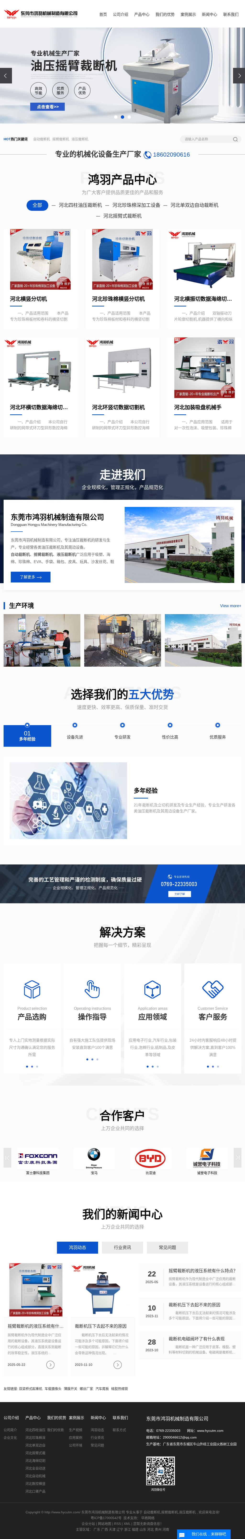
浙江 (127, 1529)
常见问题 (97, 1445)
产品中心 (142, 14)
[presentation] (6, 75)
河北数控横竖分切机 (35, 1484)
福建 (135, 1529)
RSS (117, 1524)
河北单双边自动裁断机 (35, 1446)
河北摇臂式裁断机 (35, 1454)
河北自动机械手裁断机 (35, 1477)
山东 (142, 1529)
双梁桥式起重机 (30, 1389)
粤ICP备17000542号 (106, 1518)
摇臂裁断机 (60, 139)
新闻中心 (209, 14)
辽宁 (120, 1529)
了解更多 (27, 577)
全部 (37, 205)
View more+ (230, 606)
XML (127, 1524)
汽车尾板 (102, 1389)
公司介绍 (120, 14)
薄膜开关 (70, 1389)
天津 (112, 1529)
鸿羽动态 (97, 1430)
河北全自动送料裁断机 (35, 1469)
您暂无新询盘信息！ (148, 1524)
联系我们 (231, 14)
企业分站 (88, 1524)
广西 (104, 1529)
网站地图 (105, 1524)
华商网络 (148, 1518)
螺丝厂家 (86, 1389)
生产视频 (75, 1430)
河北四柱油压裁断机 (35, 1431)
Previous (7, 1158)
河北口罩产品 (35, 1491)
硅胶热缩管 (119, 1389)
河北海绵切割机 (35, 1461)
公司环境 (75, 1445)
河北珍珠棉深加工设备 (35, 1438)
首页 (103, 14)
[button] (115, 117)
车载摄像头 (53, 1389)
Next (237, 1158)
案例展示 (188, 14)
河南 (165, 1529)
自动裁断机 (41, 139)
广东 (97, 1529)
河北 (150, 1529)
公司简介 (10, 1430)
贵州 (158, 1529)
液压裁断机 (80, 139)
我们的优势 (165, 14)
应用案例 (75, 1437)
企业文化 (10, 1437)
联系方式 (119, 1430)
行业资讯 (97, 1437)
